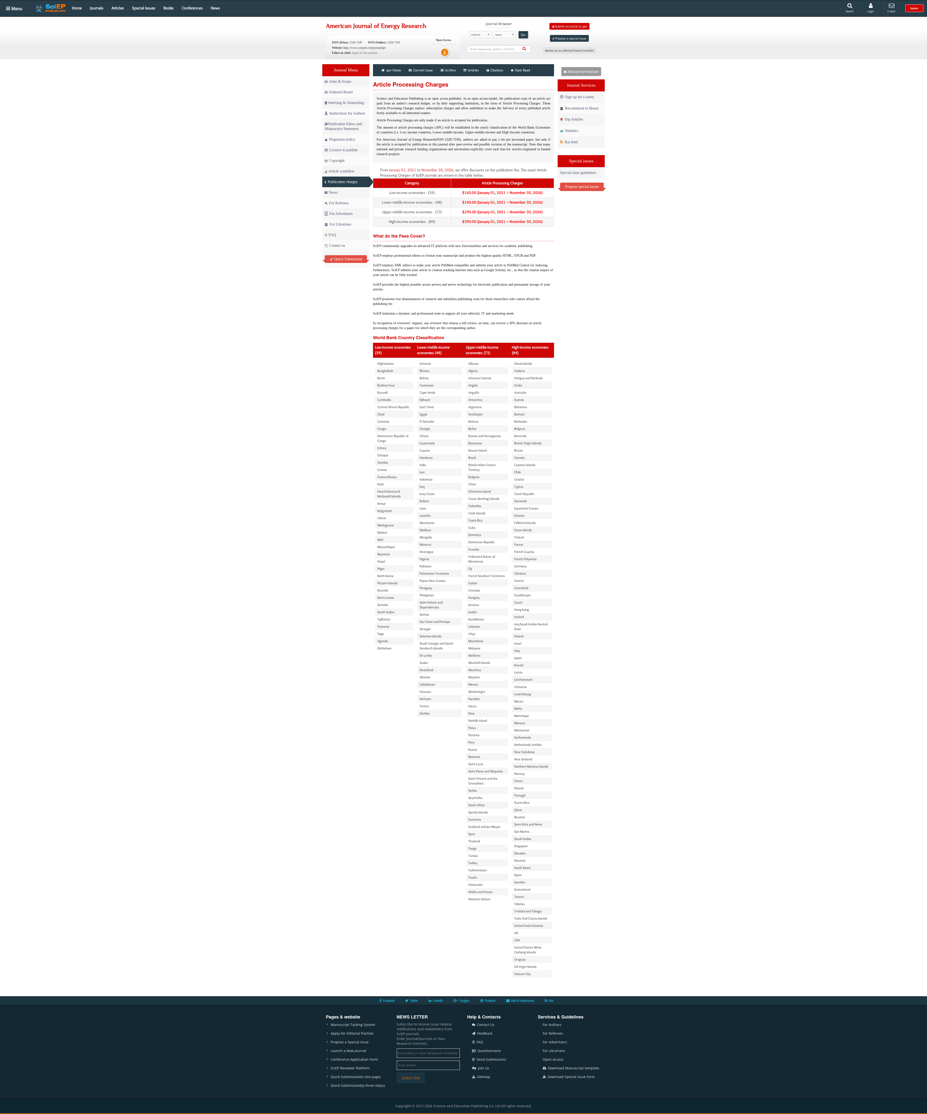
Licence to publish (343, 150)
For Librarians (340, 224)
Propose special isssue (582, 187)
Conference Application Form (354, 1059)
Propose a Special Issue (350, 1042)
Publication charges (342, 182)
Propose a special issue (570, 38)
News (215, 8)
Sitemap (483, 1076)
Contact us (336, 245)
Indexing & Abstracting (346, 103)
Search (850, 11)
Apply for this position (364, 53)
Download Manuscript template (573, 1068)
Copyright (336, 160)
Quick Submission (347, 259)
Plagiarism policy (341, 139)
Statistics (571, 131)
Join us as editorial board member (571, 50)
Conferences (192, 8)
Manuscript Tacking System (353, 1024)
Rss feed (571, 142)
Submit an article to (570, 26)
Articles (118, 8)
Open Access (553, 1059)
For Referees (338, 203)
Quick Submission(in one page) (356, 1076)
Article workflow (341, 171)
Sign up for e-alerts (579, 97)
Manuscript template (583, 71)
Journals (96, 8)
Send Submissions (491, 1059)
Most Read (522, 70)
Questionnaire (489, 1050)
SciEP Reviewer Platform (350, 1068)
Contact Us (485, 1024)
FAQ (332, 235)
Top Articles (573, 119)
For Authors (552, 1024)
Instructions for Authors (347, 113)
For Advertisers (340, 214)
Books (168, 8)
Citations (496, 70)
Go (523, 34)
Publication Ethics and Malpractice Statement (343, 126)
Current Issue (422, 70)
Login (870, 11)
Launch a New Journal (348, 1050)
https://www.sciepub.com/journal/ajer (364, 47)
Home (77, 8)
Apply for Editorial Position (352, 1033)
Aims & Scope (340, 81)
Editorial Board (341, 92)
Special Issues (143, 8)
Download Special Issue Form (571, 1076)
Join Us (483, 1068)
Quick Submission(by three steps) (358, 1085)
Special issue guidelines (578, 173)
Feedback (484, 1033)
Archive (450, 70)
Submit (914, 8)
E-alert (891, 11)
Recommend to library (581, 108)
